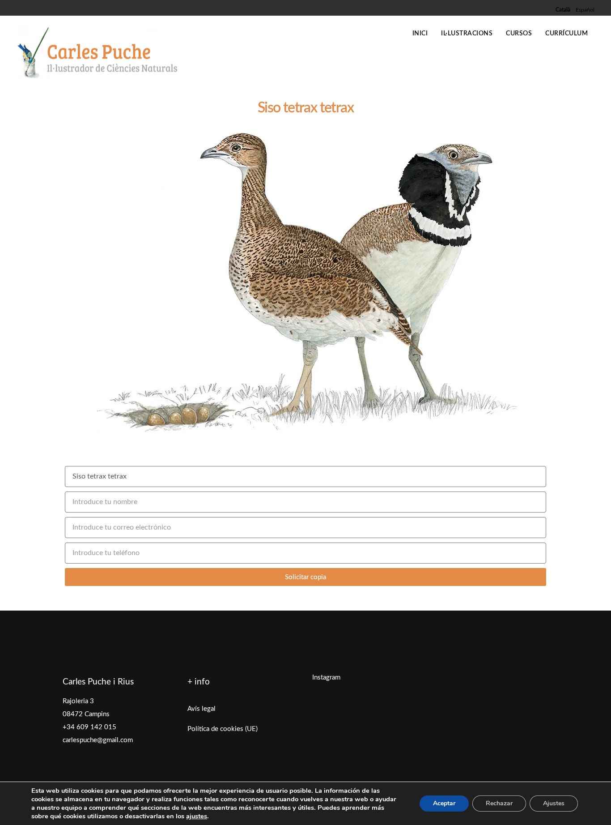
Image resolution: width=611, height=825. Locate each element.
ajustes (196, 816)
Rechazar (499, 803)
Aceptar (444, 803)
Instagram (326, 677)
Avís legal (201, 708)
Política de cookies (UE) (222, 729)
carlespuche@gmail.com (98, 740)
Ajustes (553, 803)
